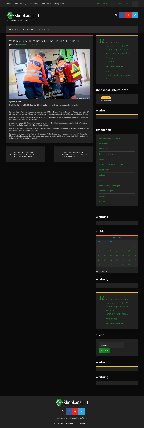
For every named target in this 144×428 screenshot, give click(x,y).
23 (123, 260)
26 (99, 265)
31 (129, 265)
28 (111, 265)
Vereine (102, 196)
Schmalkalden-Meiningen (109, 185)
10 (129, 251)
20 (105, 260)
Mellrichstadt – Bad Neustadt (111, 164)
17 (129, 256)
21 (111, 260)
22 (117, 260)
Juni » (104, 271)
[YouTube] (128, 15)
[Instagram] (116, 15)
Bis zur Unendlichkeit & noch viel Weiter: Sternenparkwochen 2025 (24, 154)
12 (99, 256)
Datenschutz (122, 3)
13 (105, 256)
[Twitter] (135, 15)
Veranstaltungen (106, 191)
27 (105, 265)
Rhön (101, 180)
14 (111, 256)
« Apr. (98, 271)
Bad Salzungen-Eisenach (109, 138)
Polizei (102, 175)
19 (99, 260)
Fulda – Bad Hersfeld (107, 154)
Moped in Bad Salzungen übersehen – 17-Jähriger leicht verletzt (72, 154)
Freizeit (31, 30)
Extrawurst (103, 149)
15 (117, 256)
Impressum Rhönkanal (105, 3)
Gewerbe (44, 30)
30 (123, 265)
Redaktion (22, 44)
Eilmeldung (103, 143)
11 (135, 251)
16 (123, 256)
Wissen (102, 201)
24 (129, 260)
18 (135, 256)
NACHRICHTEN (16, 30)
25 (135, 260)
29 (117, 265)
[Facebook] (122, 15)
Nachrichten (104, 170)
